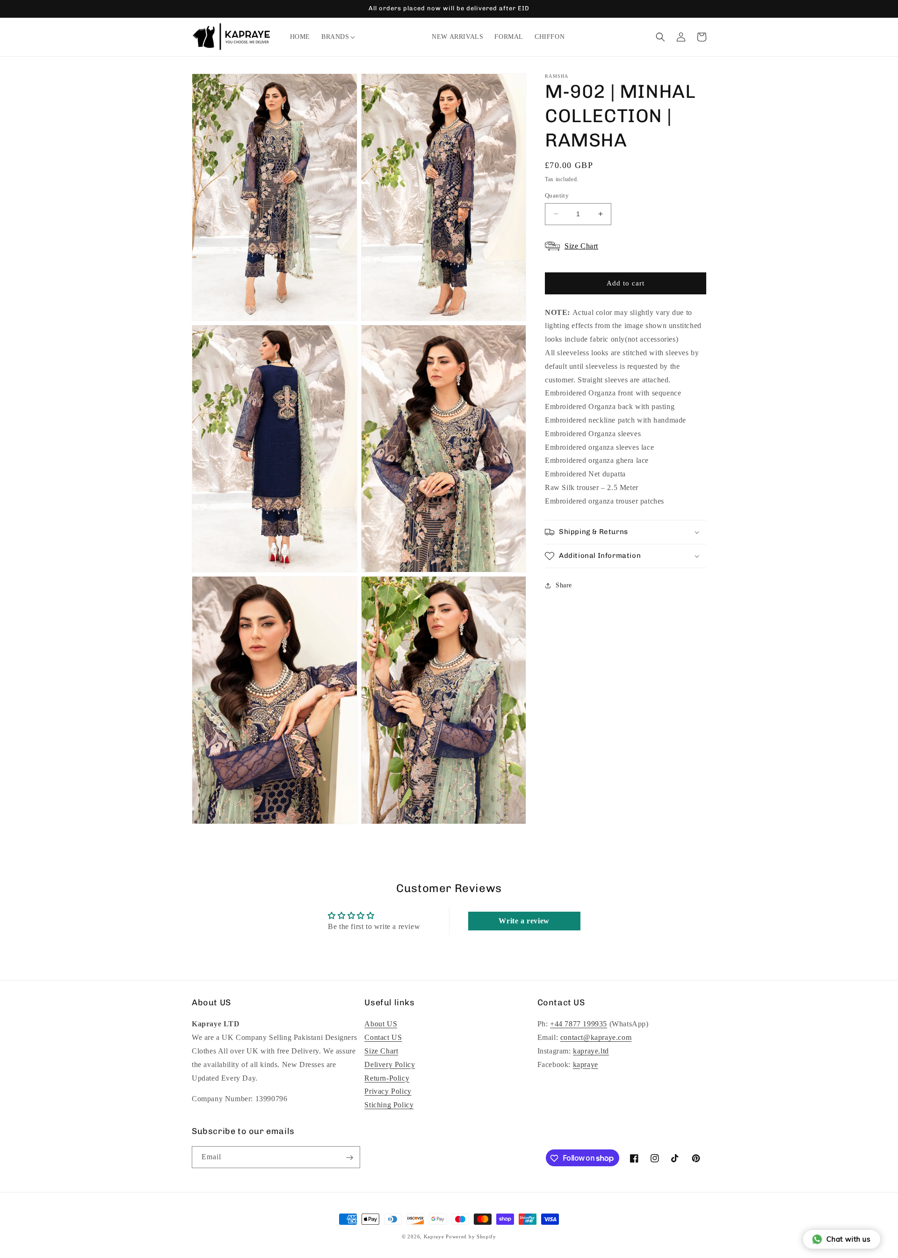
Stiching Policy (388, 1105)
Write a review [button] (524, 921)
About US (380, 1024)
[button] (335, 37)
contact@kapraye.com (595, 1037)
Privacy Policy (387, 1092)
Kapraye (434, 1236)
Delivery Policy (389, 1064)
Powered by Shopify (471, 1236)
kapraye (585, 1064)
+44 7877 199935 (578, 1024)
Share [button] (564, 585)
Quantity (557, 195)
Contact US (383, 1037)
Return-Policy (386, 1078)
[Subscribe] (349, 1158)
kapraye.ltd (591, 1051)
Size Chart (381, 1051)
